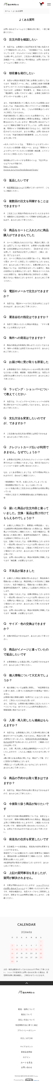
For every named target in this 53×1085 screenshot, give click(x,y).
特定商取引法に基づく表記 (27, 1025)
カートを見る (27, 1062)
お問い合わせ (26, 1067)
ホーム (7, 11)
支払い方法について (26, 1020)
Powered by (19, 1080)
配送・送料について (26, 1009)
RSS (22, 1038)
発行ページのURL (33, 87)
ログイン (26, 1057)
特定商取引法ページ (15, 188)
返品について (26, 1014)
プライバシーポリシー (26, 1030)
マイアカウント (26, 1047)
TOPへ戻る (26, 983)
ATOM (29, 1038)
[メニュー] (49, 4)
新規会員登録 (26, 1052)
